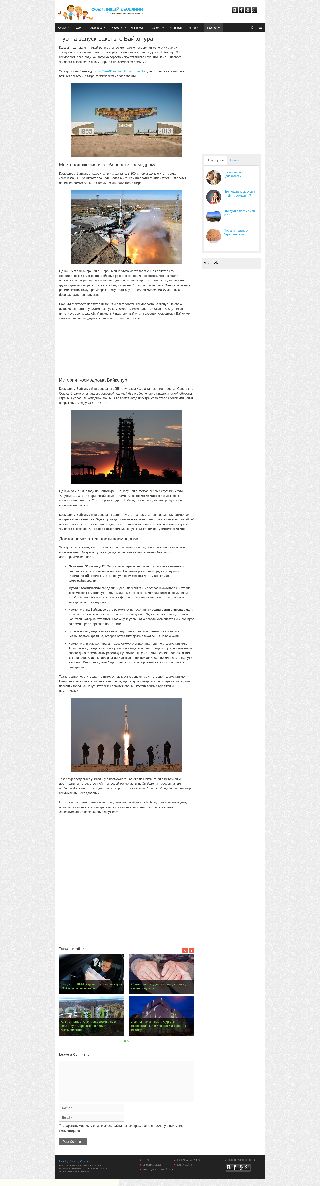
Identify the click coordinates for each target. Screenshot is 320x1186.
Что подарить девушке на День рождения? (239, 193)
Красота (117, 27)
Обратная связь (152, 1165)
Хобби (156, 27)
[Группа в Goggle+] (254, 12)
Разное (211, 27)
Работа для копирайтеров (158, 1169)
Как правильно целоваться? (234, 174)
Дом (78, 27)
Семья (62, 27)
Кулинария (176, 27)
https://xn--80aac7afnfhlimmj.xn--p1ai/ (120, 71)
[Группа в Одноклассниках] (248, 12)
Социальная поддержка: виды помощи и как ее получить (160, 986)
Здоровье (96, 27)
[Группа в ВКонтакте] (235, 12)
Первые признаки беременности (236, 232)
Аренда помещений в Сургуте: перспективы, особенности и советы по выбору (159, 1026)
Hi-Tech (193, 27)
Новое (234, 160)
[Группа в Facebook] (241, 12)
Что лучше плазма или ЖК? (239, 213)
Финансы (137, 27)
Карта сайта (184, 1165)
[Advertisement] (126, 351)
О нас (146, 1160)
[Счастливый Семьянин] (100, 11)
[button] (69, 27)
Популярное (215, 160)
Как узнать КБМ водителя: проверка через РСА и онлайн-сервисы (91, 986)
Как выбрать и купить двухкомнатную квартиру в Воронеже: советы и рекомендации (88, 1026)
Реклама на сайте (188, 1160)
